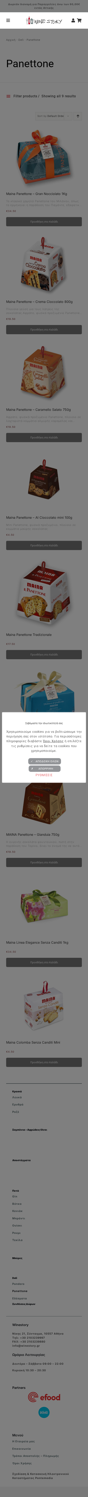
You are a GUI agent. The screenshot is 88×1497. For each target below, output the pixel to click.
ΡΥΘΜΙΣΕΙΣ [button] (44, 775)
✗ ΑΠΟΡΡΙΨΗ (44, 768)
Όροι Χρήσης (53, 741)
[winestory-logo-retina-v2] (44, 18)
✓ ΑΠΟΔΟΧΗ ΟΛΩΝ (45, 761)
